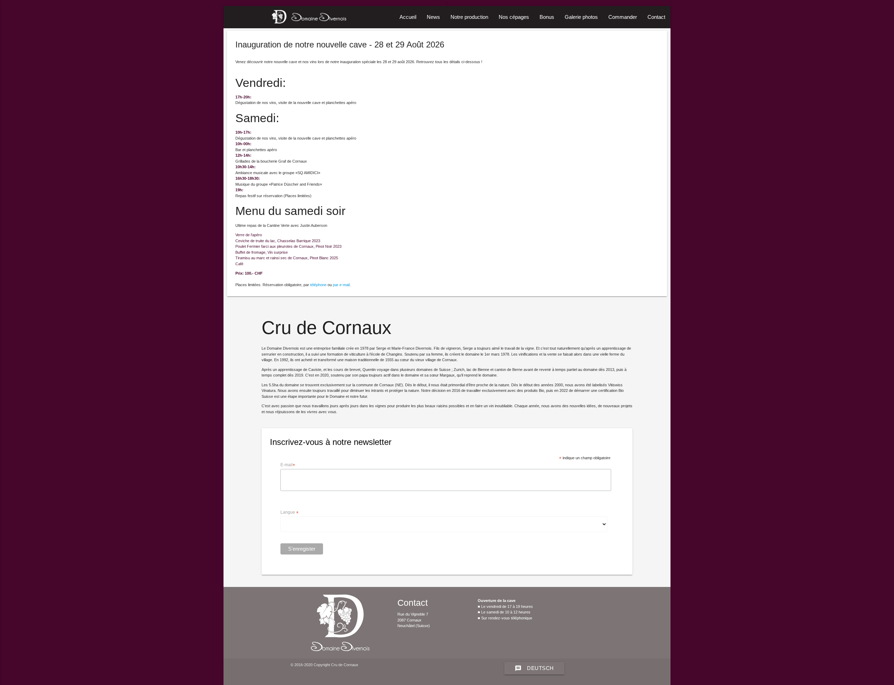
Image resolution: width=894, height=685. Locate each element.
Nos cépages (514, 17)
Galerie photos (581, 17)
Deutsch (534, 668)
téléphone (318, 285)
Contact (656, 17)
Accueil (408, 17)
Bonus (547, 17)
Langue (289, 512)
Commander (622, 17)
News (433, 17)
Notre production (469, 17)
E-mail (287, 465)
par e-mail (341, 285)
